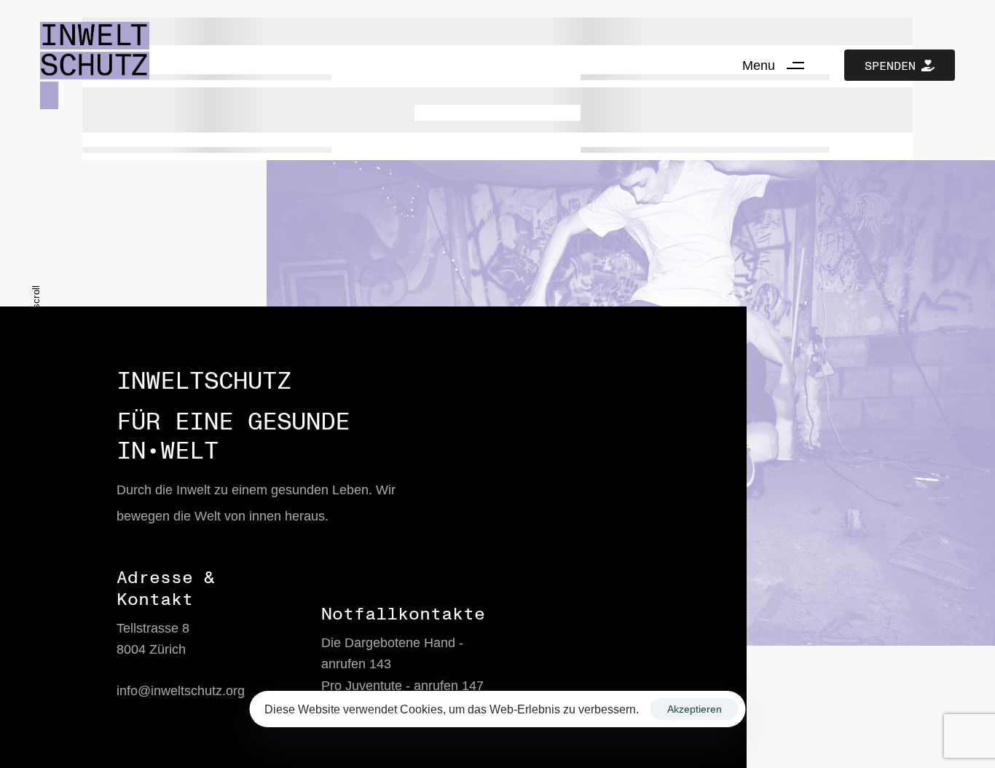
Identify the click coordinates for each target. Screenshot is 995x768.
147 (473, 685)
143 (380, 664)
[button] (778, 65)
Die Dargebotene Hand (388, 643)
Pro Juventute (361, 685)
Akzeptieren (694, 709)
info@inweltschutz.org (181, 691)
